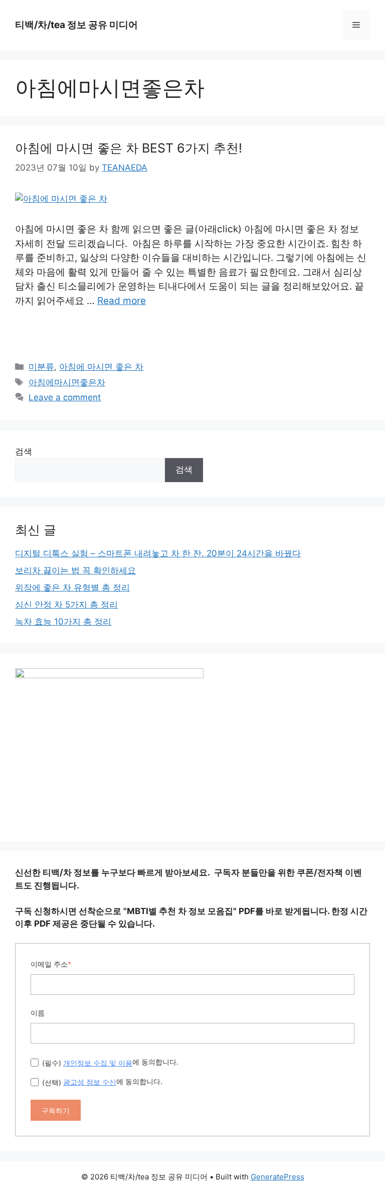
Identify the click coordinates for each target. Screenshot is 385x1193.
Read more (121, 301)
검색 (23, 451)
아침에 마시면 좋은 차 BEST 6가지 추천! (128, 148)
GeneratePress (277, 1176)
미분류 (41, 367)
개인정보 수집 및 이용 (97, 1063)
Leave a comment (65, 397)
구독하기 (56, 1110)
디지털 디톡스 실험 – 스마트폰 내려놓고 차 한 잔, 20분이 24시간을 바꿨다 (158, 553)
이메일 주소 (51, 964)
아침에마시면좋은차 (67, 382)
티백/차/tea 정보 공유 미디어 (76, 25)
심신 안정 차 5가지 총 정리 (66, 605)
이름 (38, 1012)
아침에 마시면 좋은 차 (101, 367)
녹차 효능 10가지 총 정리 (63, 622)
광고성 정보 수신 (89, 1082)
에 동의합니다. (110, 1062)
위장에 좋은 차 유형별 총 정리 (72, 587)
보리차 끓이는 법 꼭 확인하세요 (75, 570)
